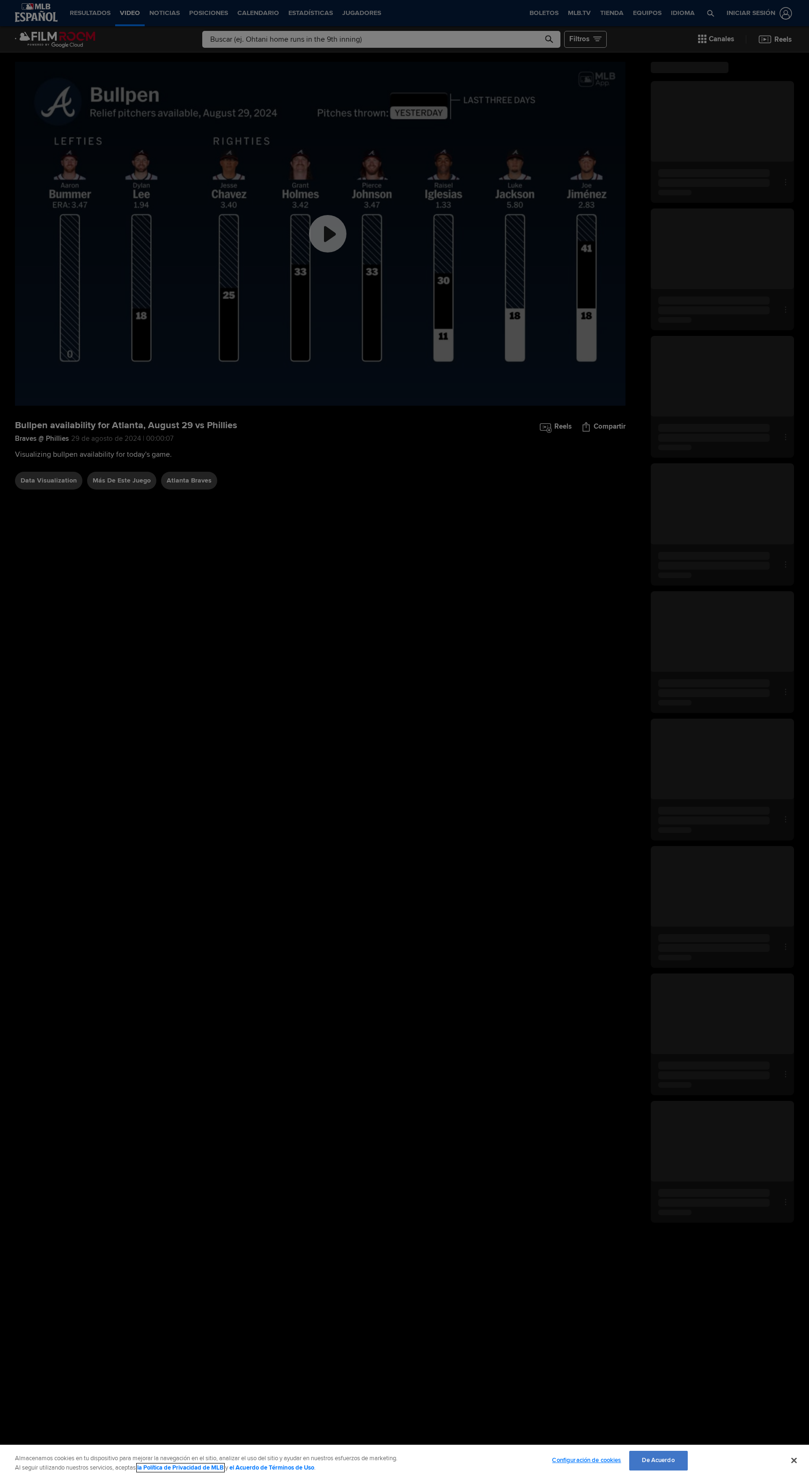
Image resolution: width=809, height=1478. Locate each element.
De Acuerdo (658, 1460)
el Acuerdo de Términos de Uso (271, 1467)
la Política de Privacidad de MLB (180, 1467)
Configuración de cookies (586, 1460)
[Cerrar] (794, 1460)
